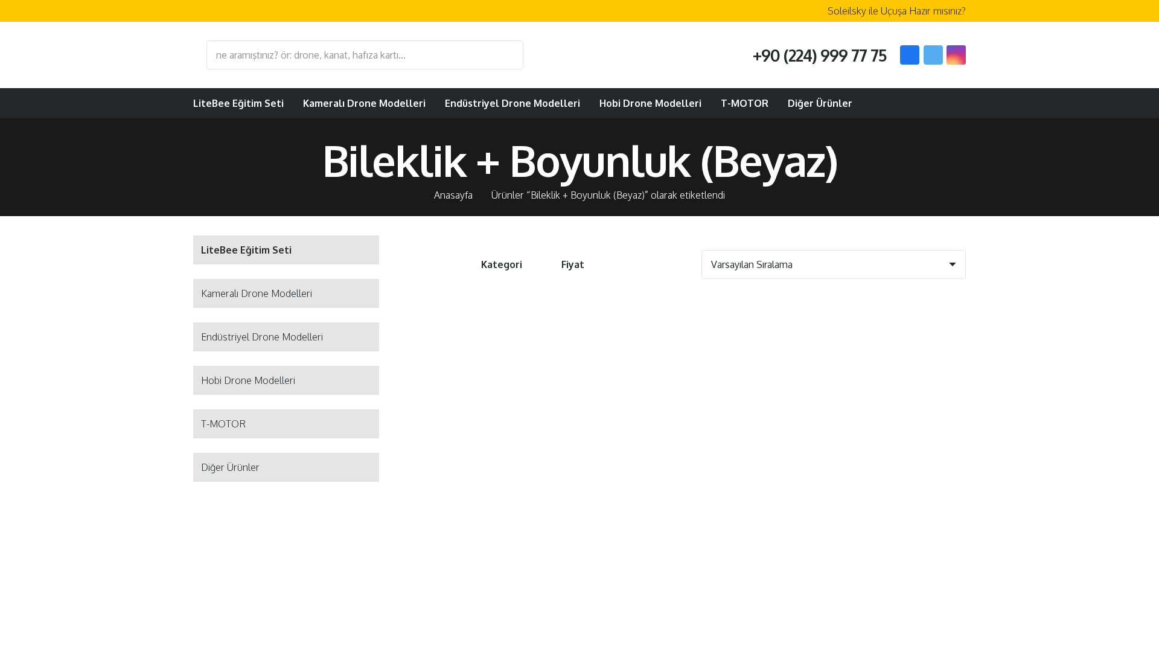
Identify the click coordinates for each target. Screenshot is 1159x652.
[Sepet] (951, 103)
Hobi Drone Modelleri (248, 380)
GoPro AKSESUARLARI (498, 500)
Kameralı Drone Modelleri (256, 293)
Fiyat (572, 264)
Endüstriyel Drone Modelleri (262, 337)
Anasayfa (453, 195)
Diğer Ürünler (230, 467)
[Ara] (508, 55)
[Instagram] (956, 55)
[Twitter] (933, 55)
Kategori (501, 264)
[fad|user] (921, 103)
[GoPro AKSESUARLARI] (497, 401)
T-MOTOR (223, 424)
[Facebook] (909, 55)
